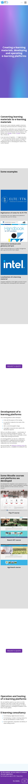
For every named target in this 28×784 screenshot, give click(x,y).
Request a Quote (14, 366)
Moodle (9, 133)
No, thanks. (16, 781)
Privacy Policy (20, 776)
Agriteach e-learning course (18, 445)
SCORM (18, 133)
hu (22, 2)
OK (25, 781)
